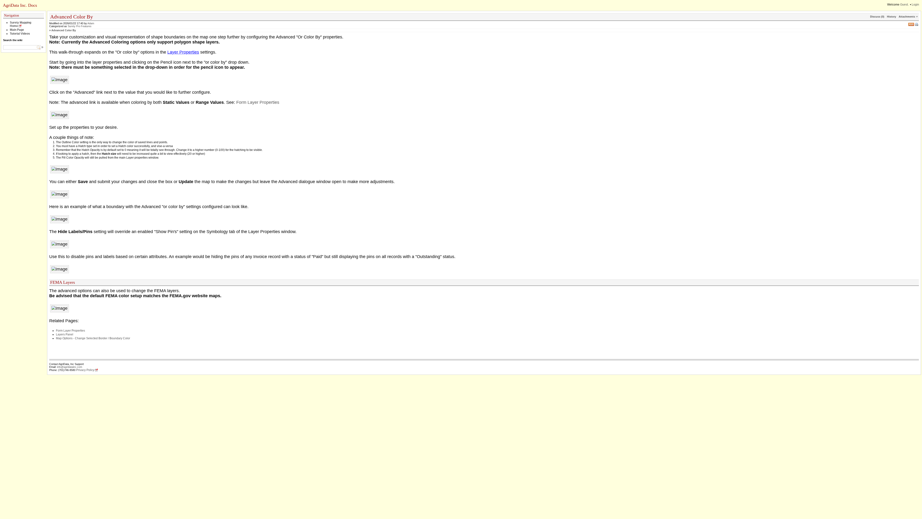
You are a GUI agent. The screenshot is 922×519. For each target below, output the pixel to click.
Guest (904, 4)
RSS (911, 24)
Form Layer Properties (257, 102)
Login (915, 4)
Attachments (907, 16)
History (891, 16)
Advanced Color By (63, 30)
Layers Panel (64, 334)
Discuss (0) (877, 16)
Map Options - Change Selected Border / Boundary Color (93, 338)
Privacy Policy (85, 370)
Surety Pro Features (79, 26)
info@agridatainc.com (69, 366)
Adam (90, 23)
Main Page (17, 29)
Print (917, 25)
